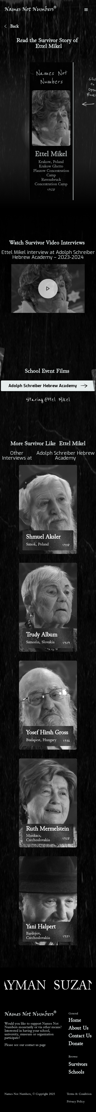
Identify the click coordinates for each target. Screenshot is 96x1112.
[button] (86, 9)
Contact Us (80, 1035)
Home (75, 1020)
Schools (76, 1072)
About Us (78, 1028)
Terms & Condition (79, 1094)
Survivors (78, 1064)
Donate (76, 1043)
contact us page (35, 1045)
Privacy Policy (76, 1101)
